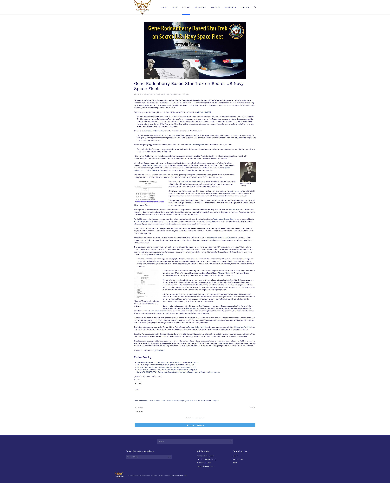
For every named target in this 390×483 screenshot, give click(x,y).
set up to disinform (209, 221)
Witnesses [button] (200, 7)
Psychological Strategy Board (224, 219)
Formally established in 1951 (144, 221)
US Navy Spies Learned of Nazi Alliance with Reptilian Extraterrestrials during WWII (167, 370)
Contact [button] (245, 7)
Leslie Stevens (154, 401)
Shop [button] (174, 7)
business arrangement (196, 145)
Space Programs (182, 94)
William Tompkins (212, 401)
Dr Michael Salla (147, 94)
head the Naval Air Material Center (193, 182)
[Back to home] (142, 7)
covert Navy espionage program (153, 165)
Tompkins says (234, 210)
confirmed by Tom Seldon (154, 131)
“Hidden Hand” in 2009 (242, 327)
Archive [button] (186, 7)
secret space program (180, 401)
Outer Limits (166, 401)
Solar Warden (223, 343)
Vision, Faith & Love (180, 475)
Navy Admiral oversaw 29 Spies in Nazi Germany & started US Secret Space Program (168, 362)
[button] (255, 7)
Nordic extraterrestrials (159, 311)
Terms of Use (238, 459)
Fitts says (159, 254)
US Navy (201, 401)
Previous (139, 407)
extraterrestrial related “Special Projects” (221, 238)
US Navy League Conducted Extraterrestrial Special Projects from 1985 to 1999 (165, 365)
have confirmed (224, 273)
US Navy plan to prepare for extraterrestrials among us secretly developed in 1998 (166, 367)
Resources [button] (230, 7)
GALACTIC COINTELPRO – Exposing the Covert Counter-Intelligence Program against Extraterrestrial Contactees (178, 372)
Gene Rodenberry (141, 401)
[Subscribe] (169, 457)
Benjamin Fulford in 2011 (197, 327)
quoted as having (235, 191)
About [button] (164, 7)
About (235, 456)
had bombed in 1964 (203, 112)
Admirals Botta (191, 308)
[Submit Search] (230, 441)
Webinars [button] (215, 7)
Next (252, 407)
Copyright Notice (159, 350)
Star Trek (193, 401)
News (235, 463)
